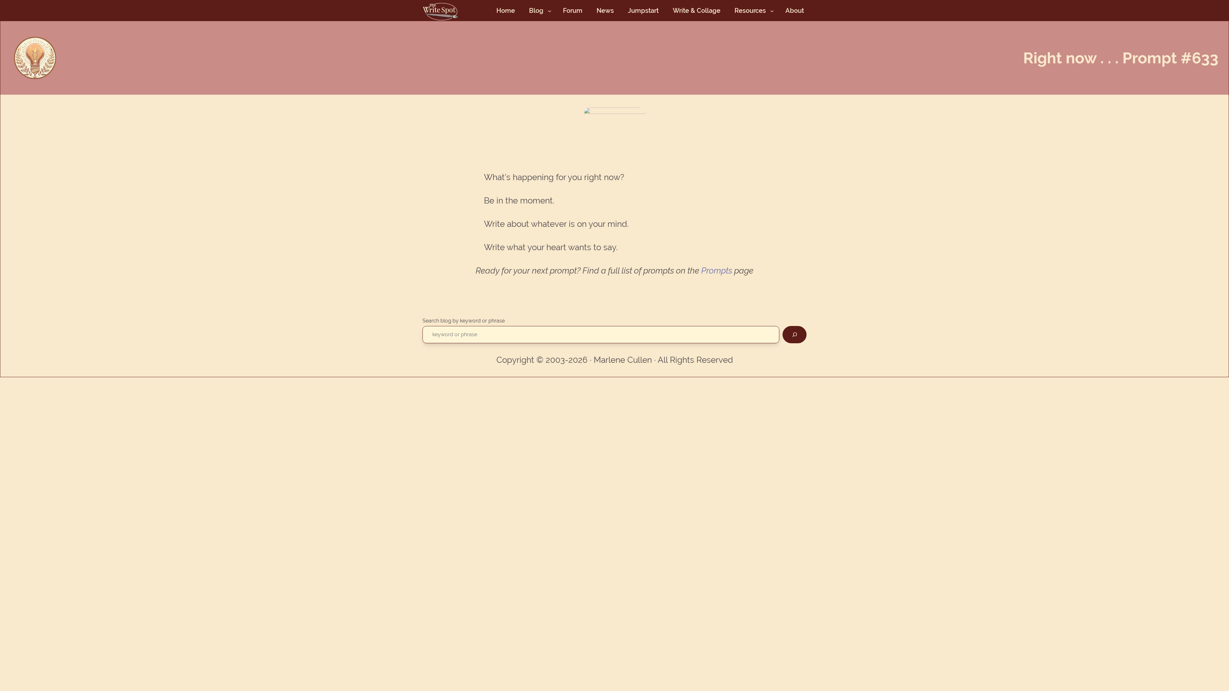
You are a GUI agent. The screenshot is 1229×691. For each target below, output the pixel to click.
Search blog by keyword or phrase (463, 321)
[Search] (795, 334)
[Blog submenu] (549, 10)
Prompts (716, 270)
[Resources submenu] (772, 10)
